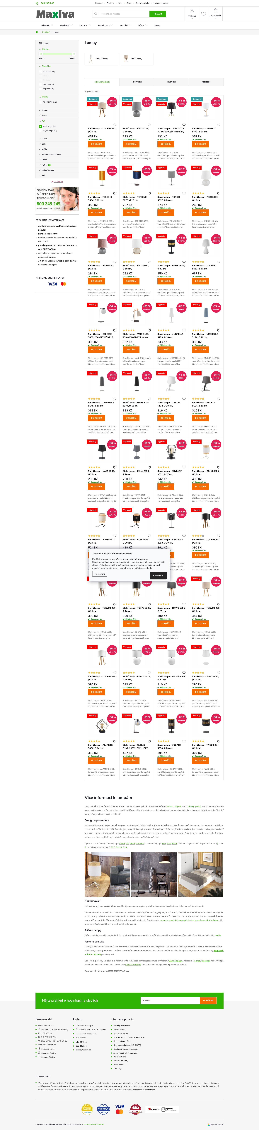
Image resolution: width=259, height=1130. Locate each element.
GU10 (119, 847)
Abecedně (206, 82)
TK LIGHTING (50, 102)
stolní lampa (49, 126)
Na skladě (48, 71)
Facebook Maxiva (48, 1049)
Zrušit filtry (58, 182)
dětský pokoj (194, 806)
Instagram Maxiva (48, 1053)
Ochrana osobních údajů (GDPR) (127, 1045)
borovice (140, 843)
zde (150, 567)
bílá (127, 843)
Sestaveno (48, 84)
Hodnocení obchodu (161, 3)
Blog (120, 3)
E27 (113, 847)
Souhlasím (158, 575)
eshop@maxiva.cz (83, 1050)
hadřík (218, 935)
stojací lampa (49, 130)
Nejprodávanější (102, 82)
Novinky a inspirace (121, 1026)
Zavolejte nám (176, 960)
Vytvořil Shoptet (217, 1124)
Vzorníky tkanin (119, 1057)
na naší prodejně (133, 964)
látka (174, 843)
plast (169, 843)
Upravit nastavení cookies (94, 1124)
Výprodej (48, 89)
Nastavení (100, 573)
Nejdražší (171, 82)
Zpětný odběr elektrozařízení (125, 1053)
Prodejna (110, 3)
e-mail (197, 960)
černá (122, 843)
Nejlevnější (137, 82)
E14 (125, 847)
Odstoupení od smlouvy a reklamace (128, 1037)
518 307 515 (81, 1042)
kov (164, 843)
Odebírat (208, 1000)
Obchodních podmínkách (144, 1089)
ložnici (170, 806)
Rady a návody (119, 1030)
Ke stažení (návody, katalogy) (125, 1049)
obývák (178, 806)
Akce (46, 76)
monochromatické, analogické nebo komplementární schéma (189, 920)
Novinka (47, 80)
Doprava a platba (142, 3)
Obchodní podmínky (121, 1041)
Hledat (158, 13)
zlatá (132, 843)
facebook (206, 960)
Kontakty (98, 3)
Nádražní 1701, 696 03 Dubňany (54, 1029)
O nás (129, 3)
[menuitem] (45, 25)
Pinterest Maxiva (48, 1057)
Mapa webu (118, 1065)
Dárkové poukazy (120, 1061)
